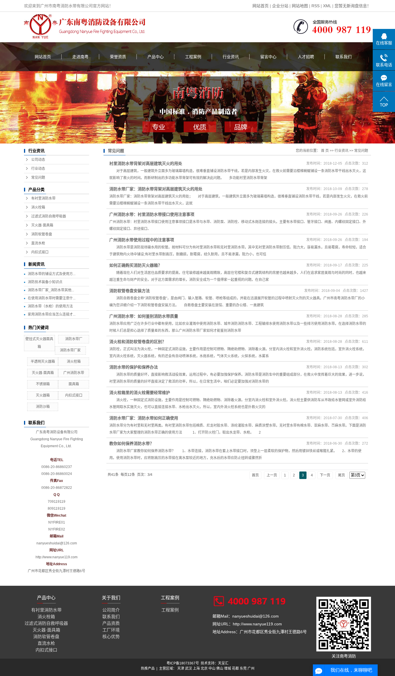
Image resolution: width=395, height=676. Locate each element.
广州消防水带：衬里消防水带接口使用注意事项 (151, 214)
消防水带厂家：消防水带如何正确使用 (143, 418)
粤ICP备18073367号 (183, 663)
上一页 (272, 475)
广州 (251, 668)
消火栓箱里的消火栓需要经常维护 (139, 392)
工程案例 (193, 56)
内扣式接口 (40, 252)
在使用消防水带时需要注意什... (51, 298)
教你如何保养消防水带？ (131, 443)
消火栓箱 (38, 207)
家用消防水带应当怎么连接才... (51, 314)
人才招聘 (306, 56)
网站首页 (260, 5)
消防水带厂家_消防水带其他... (51, 290)
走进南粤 (80, 56)
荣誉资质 (118, 56)
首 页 (325, 151)
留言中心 (268, 56)
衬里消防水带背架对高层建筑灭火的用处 (145, 163)
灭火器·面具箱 (42, 225)
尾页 (341, 475)
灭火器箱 (43, 395)
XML (327, 5)
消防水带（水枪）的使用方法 (50, 306)
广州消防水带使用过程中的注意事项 (141, 239)
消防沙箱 (43, 407)
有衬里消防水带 (43, 198)
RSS (315, 5)
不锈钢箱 (43, 384)
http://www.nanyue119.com (56, 557)
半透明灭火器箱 (43, 362)
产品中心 (155, 56)
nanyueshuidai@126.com (56, 543)
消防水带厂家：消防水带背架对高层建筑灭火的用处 (155, 189)
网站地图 (300, 5)
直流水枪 (38, 243)
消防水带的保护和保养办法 (133, 367)
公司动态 (38, 160)
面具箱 (74, 384)
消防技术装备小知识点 (45, 282)
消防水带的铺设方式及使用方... (51, 274)
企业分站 (280, 5)
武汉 (188, 668)
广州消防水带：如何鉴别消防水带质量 (143, 316)
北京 (204, 668)
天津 (180, 668)
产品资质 (111, 623)
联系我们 (343, 56)
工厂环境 (111, 629)
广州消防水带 (73, 373)
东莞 (243, 668)
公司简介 (111, 609)
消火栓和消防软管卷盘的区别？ (137, 341)
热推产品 (148, 668)
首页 (255, 475)
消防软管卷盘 (41, 234)
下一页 (325, 475)
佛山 (219, 668)
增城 (227, 668)
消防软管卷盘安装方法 (129, 290)
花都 (235, 668)
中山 (211, 668)
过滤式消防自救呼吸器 (48, 216)
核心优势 (111, 636)
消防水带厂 (73, 339)
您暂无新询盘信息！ (353, 5)
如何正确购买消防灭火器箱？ (135, 265)
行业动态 (38, 169)
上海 (196, 668)
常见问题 (38, 178)
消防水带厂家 (70, 350)
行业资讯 (231, 56)
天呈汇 (223, 663)
